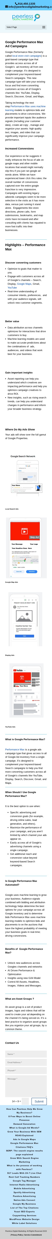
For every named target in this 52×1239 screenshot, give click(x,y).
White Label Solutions (24, 1223)
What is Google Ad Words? (24, 1128)
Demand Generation (24, 1124)
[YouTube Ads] (26, 723)
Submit (39, 1101)
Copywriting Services (24, 1215)
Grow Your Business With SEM (24, 1131)
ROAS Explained (24, 1135)
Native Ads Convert (24, 1200)
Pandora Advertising (24, 1196)
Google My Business (24, 1204)
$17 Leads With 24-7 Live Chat (24, 1173)
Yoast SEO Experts (24, 1211)
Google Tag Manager (24, 1181)
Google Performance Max (24, 1143)
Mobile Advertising (24, 1188)
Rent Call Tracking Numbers (24, 1177)
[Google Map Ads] (26, 579)
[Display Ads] (26, 652)
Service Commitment (33, 1235)
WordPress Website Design (24, 1219)
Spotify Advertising (24, 1192)
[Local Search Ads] (26, 505)
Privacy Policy (17, 1235)
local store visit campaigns (26, 55)
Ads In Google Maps (24, 1139)
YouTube (12, 287)
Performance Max (14, 749)
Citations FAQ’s (24, 1147)
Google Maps (24, 284)
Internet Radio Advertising (24, 1185)
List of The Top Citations (24, 1208)
